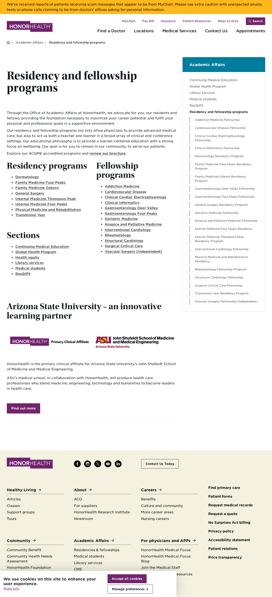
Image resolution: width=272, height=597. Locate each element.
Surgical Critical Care (124, 246)
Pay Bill (148, 21)
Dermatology (27, 177)
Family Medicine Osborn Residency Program (220, 178)
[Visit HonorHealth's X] (97, 463)
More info (11, 589)
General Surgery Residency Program (221, 204)
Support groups (21, 512)
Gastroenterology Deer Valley (131, 208)
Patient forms (220, 496)
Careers (148, 490)
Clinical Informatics (122, 203)
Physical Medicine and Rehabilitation (48, 210)
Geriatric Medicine (121, 219)
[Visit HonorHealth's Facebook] (77, 463)
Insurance (168, 21)
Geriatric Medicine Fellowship (216, 213)
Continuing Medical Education (42, 247)
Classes (13, 506)
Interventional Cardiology (128, 230)
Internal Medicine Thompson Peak (45, 199)
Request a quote (222, 514)
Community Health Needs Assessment (29, 558)
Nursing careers (155, 519)
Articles (14, 499)
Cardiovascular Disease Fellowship (220, 128)
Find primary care (224, 488)
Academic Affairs (29, 42)
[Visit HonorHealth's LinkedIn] (118, 463)
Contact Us (216, 30)
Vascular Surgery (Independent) (133, 252)
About (80, 490)
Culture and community (162, 506)
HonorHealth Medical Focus (166, 550)
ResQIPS (23, 274)
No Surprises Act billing (229, 523)
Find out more (23, 408)
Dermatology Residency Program (219, 156)
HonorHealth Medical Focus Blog (166, 558)
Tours (11, 519)
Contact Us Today (160, 464)
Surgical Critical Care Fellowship (218, 285)
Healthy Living (21, 490)
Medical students (30, 268)
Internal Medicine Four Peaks (41, 204)
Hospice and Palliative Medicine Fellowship (226, 220)
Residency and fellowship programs (219, 112)
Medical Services (179, 30)
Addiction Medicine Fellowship (217, 119)
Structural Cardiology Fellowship (219, 277)
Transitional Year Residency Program (222, 293)
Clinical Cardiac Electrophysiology (135, 197)
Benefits (148, 499)
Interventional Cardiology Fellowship (222, 249)
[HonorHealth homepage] (29, 27)
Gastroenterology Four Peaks (131, 214)
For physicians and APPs (165, 540)
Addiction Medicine (122, 186)
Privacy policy (221, 531)
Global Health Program (35, 252)
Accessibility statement (229, 540)
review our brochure (107, 153)
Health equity (27, 257)
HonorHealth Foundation (29, 568)
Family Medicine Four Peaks (40, 183)
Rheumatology (118, 235)
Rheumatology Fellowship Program (220, 269)
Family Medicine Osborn (37, 188)
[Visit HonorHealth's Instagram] (87, 463)
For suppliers (85, 506)
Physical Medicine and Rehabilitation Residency (221, 259)
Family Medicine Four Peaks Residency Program (223, 166)
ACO (78, 499)
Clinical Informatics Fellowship (217, 148)
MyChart (128, 21)
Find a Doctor (111, 30)
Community (18, 540)
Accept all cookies (127, 578)
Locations (144, 30)
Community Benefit (24, 550)
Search (258, 21)
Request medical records (230, 505)
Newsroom (83, 519)
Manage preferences (128, 589)
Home (8, 43)
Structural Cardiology (124, 241)
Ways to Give (228, 21)
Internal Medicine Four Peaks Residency (223, 228)
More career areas (157, 512)
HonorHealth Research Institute (102, 512)
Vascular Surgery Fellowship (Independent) (226, 301)
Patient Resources (197, 21)
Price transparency (225, 557)
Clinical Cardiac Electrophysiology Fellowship (220, 138)
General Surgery (29, 193)
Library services (29, 263)
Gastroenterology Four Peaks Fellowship (224, 196)
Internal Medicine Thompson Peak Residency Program (219, 239)
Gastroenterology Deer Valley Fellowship (225, 188)
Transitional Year (30, 215)
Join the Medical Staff (160, 568)
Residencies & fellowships (96, 550)
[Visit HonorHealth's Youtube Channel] (108, 463)
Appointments (250, 30)
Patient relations (223, 549)
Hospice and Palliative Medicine (133, 224)
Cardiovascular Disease (125, 192)
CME (78, 569)
